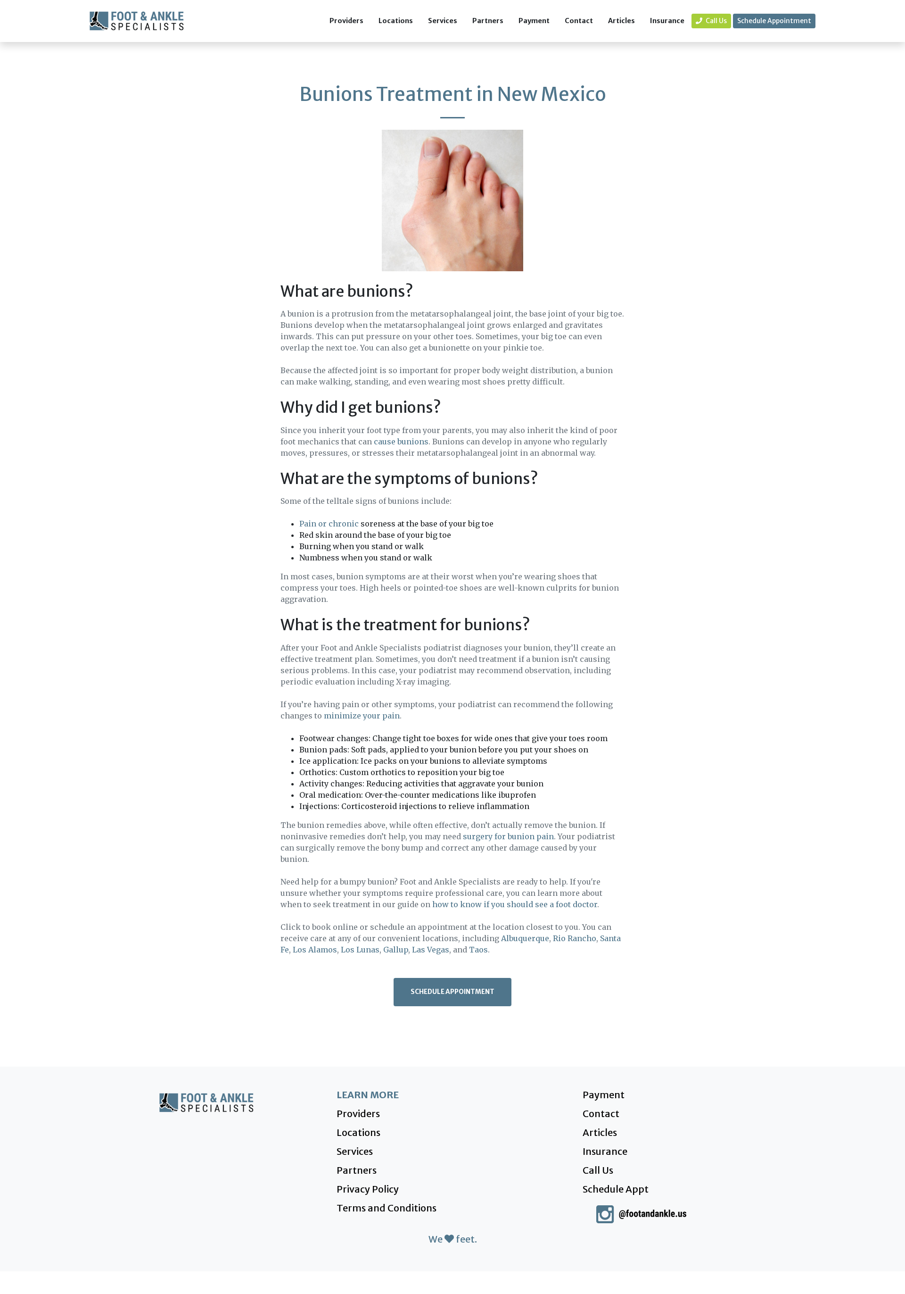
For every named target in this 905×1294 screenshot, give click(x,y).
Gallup (395, 949)
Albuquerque (525, 938)
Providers (346, 21)
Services (442, 21)
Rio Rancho (574, 938)
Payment (534, 21)
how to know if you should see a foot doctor (514, 904)
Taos (478, 949)
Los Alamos (315, 949)
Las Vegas (430, 949)
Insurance (667, 21)
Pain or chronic (329, 523)
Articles (621, 21)
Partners (487, 21)
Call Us (715, 21)
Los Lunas (360, 949)
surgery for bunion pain (508, 836)
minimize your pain (362, 715)
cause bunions (401, 441)
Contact (579, 21)
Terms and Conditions (386, 1208)
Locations (395, 21)
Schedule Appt (616, 1189)
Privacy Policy (368, 1189)
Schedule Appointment (774, 21)
